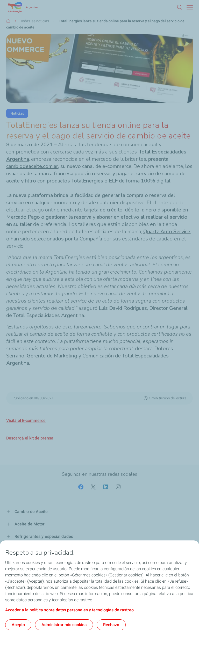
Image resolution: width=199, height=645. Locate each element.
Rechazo (111, 624)
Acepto (18, 624)
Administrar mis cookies (64, 624)
